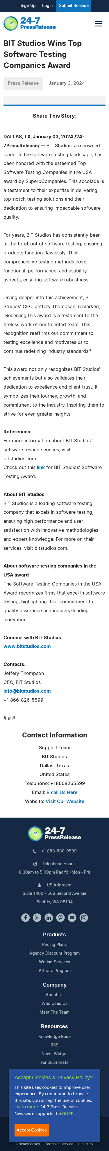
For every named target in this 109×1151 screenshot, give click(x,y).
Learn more (26, 1106)
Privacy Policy (28, 1144)
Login (47, 6)
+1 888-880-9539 (59, 851)
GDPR (68, 1113)
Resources (54, 1026)
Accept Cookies (32, 1129)
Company (55, 985)
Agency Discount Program (54, 953)
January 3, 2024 (67, 83)
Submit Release (74, 6)
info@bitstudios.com (27, 691)
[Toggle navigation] (99, 24)
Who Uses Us (55, 1004)
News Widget (55, 1054)
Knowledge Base (54, 1037)
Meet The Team (54, 1012)
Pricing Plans (54, 945)
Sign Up (28, 6)
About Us (55, 995)
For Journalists (55, 1063)
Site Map (85, 1144)
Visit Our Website (65, 801)
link (41, 467)
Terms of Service (59, 1144)
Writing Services (54, 962)
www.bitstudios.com (27, 646)
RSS (54, 1045)
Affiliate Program (55, 971)
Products (54, 935)
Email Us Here (62, 792)
